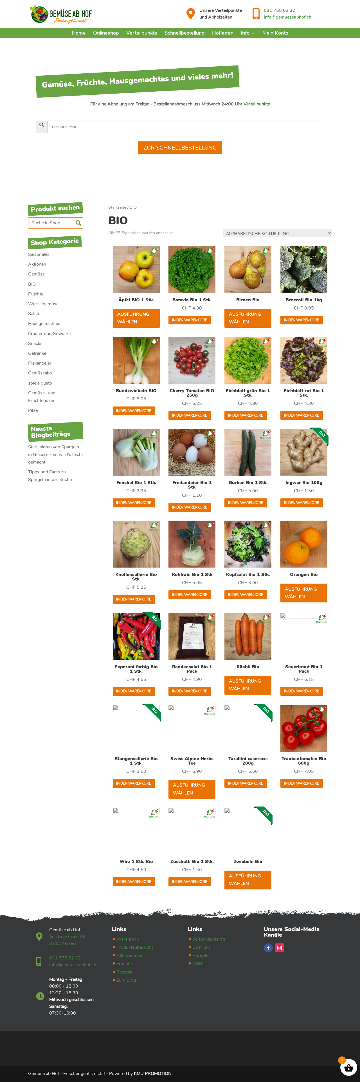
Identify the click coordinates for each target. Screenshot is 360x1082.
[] (190, 13)
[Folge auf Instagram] (279, 947)
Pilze (33, 410)
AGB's (199, 964)
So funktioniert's (208, 939)
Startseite (117, 207)
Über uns (201, 947)
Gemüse (36, 274)
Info (245, 33)
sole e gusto (40, 383)
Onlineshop (106, 33)
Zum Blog (126, 980)
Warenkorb (127, 939)
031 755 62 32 (279, 10)
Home (79, 33)
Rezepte (124, 972)
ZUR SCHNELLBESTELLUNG (180, 148)
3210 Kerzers (63, 943)
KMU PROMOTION (153, 1073)
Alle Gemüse (129, 955)
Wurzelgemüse (43, 304)
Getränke (37, 353)
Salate (34, 314)
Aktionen (37, 264)
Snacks (35, 343)
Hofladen (222, 33)
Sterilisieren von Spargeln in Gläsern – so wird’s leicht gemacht (55, 454)
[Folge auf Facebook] (268, 947)
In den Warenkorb (190, 320)
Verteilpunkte (141, 33)
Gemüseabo (40, 373)
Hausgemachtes (44, 323)
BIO (32, 284)
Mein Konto (275, 33)
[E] (40, 936)
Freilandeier (39, 363)
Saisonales (39, 254)
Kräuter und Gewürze (49, 334)
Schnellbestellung (185, 33)
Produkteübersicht (134, 947)
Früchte (35, 294)
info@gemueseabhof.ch (287, 17)
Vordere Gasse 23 (67, 937)
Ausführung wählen (133, 318)
